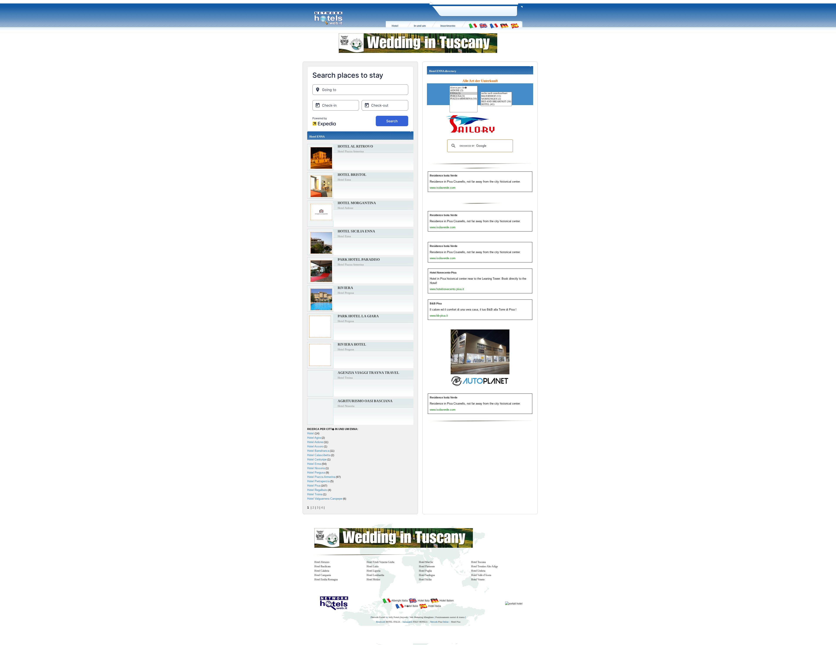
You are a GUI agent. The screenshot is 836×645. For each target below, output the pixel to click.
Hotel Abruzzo (321, 562)
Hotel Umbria (478, 570)
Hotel (311, 433)
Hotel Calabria (321, 570)
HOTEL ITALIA (393, 622)
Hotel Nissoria (316, 468)
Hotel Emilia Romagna (326, 579)
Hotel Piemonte (427, 566)
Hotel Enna (314, 463)
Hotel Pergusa (316, 472)
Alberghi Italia (399, 600)
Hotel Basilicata (322, 566)
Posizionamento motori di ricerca (449, 617)
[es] (514, 25)
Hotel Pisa (313, 485)
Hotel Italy (423, 600)
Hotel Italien (446, 600)
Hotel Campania (322, 575)
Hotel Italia (434, 606)
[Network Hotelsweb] (328, 18)
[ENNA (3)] (463, 93)
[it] (473, 25)
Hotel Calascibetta (318, 455)
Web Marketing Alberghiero (422, 617)
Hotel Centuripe (317, 459)
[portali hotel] (513, 603)
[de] (504, 25)
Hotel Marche (426, 562)
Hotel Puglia (425, 570)
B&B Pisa (436, 303)
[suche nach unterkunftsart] (496, 93)
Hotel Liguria (373, 570)
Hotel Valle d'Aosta (481, 575)
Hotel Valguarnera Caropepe (324, 498)
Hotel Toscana (478, 562)
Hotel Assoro (315, 446)
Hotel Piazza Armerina (321, 477)
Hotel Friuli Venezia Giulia (380, 562)
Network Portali (378, 617)
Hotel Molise (373, 579)
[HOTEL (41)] (496, 104)
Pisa (440, 622)
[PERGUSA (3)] (463, 96)
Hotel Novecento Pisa (443, 272)
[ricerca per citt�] (463, 87)
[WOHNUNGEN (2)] (496, 99)
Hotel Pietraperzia (318, 481)
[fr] (493, 25)
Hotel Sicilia (425, 579)
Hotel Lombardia (375, 575)
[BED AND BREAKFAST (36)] (496, 101)
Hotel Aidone (315, 442)
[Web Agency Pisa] (411, 634)
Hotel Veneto (478, 579)
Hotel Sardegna (427, 575)
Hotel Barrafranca (318, 450)
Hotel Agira (314, 437)
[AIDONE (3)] (463, 90)
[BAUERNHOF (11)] (496, 96)
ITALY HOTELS (420, 622)
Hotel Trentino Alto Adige (484, 566)
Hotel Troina (314, 494)
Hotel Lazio (373, 566)
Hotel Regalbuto (317, 490)
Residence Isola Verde (443, 175)
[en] (483, 25)
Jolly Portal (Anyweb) (398, 617)
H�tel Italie (411, 606)
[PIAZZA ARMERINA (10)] (463, 98)
